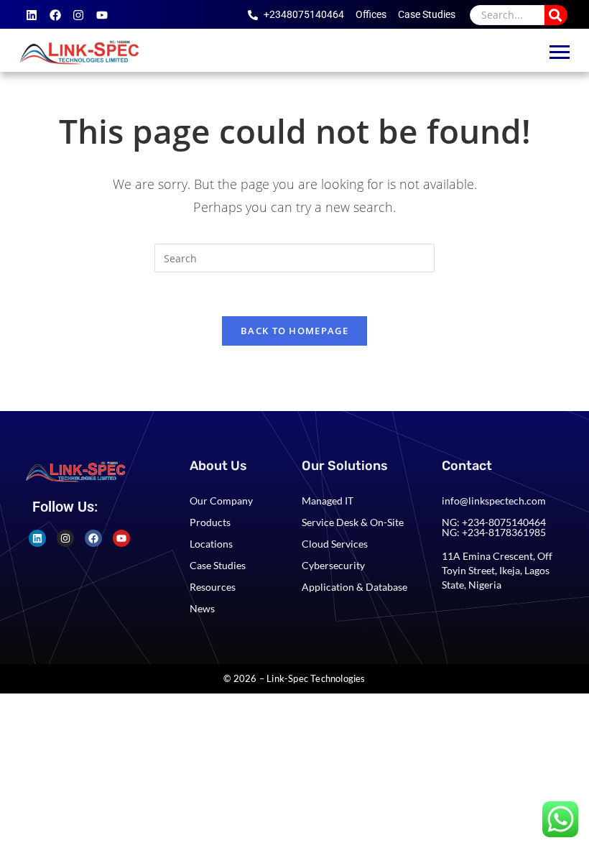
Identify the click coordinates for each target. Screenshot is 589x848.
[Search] (555, 14)
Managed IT (327, 500)
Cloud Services (335, 544)
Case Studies (218, 565)
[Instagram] (78, 15)
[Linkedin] (31, 15)
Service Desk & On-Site (353, 522)
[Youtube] (102, 15)
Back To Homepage (294, 330)
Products (210, 522)
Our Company (221, 500)
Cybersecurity (333, 565)
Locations (211, 544)
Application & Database (354, 587)
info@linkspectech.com (494, 500)
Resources (213, 587)
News (202, 608)
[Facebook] (55, 15)
